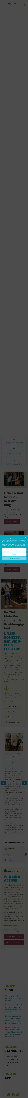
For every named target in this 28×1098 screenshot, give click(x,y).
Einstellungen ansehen (14, 558)
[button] (25, 537)
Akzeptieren (14, 550)
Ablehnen (14, 554)
